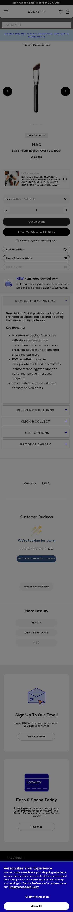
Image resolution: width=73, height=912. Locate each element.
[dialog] (36, 887)
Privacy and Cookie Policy (24, 887)
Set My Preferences (37, 896)
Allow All (36, 906)
